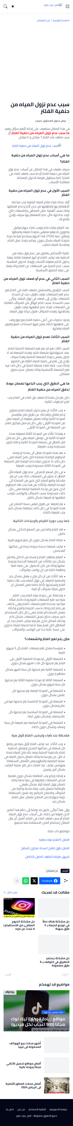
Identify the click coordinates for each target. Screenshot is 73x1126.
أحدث (64, 974)
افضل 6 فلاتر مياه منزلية (54, 840)
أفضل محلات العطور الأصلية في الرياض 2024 (23, 1085)
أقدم (8, 974)
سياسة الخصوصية (58, 1109)
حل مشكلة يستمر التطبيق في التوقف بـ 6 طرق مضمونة (54, 961)
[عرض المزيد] (17, 880)
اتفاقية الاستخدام (37, 1109)
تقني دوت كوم (23, 1115)
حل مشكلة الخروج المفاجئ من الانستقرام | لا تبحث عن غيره (19, 925)
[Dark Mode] (13, 6)
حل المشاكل (43, 20)
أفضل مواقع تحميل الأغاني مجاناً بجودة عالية (23, 1065)
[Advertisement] (36, 61)
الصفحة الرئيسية (61, 20)
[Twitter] (34, 880)
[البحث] (5, 6)
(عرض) (38, 121)
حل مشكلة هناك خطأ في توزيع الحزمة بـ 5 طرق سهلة (56, 925)
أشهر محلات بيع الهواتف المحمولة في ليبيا (25, 1045)
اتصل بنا (10, 1109)
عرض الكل (12, 892)
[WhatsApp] (25, 880)
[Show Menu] (67, 6)
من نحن (21, 1109)
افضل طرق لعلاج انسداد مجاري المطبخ (45, 848)
